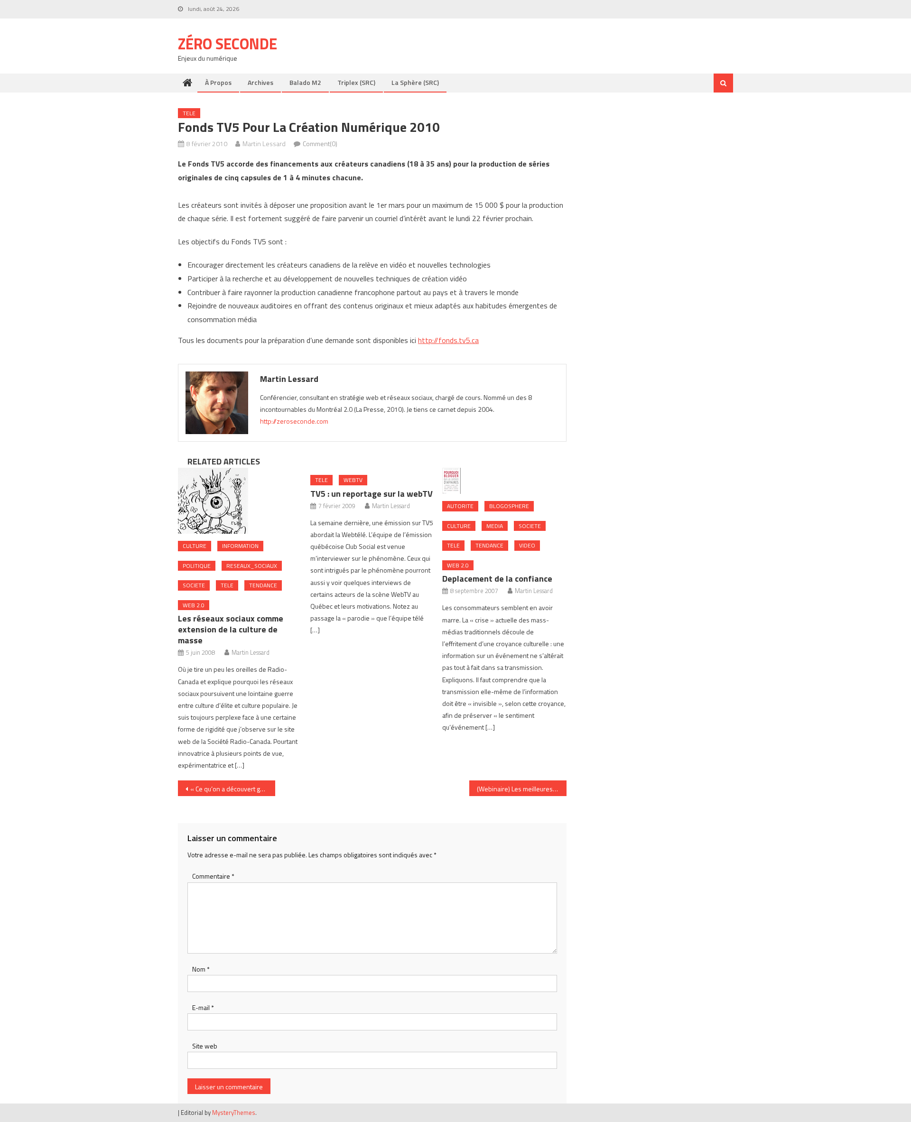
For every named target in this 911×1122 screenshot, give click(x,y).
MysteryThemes (233, 1112)
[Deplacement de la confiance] (504, 481)
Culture (194, 545)
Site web (204, 1046)
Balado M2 (305, 82)
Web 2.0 (194, 605)
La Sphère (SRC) (415, 82)
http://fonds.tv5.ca (448, 340)
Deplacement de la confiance (497, 578)
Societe (194, 585)
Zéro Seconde (227, 43)
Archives (260, 82)
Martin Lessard (264, 143)
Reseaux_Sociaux (251, 565)
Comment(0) (320, 143)
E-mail (203, 1007)
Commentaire (213, 876)
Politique (197, 565)
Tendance (263, 585)
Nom (201, 969)
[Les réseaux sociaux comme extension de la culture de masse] (240, 501)
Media (494, 525)
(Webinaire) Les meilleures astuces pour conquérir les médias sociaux (522, 789)
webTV (353, 479)
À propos (218, 82)
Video (527, 545)
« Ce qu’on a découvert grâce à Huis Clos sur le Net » (232, 789)
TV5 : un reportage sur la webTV (371, 493)
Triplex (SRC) (356, 82)
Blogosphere (509, 505)
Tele (189, 113)
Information (240, 545)
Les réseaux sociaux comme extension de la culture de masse (230, 629)
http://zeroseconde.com (294, 421)
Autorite (460, 505)
